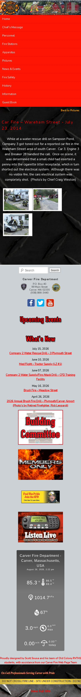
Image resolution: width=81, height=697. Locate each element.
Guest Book (9, 102)
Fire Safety (8, 77)
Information (9, 94)
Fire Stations (9, 44)
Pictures (7, 61)
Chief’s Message (12, 27)
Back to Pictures (70, 110)
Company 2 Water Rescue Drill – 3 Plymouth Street (40, 353)
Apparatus (8, 52)
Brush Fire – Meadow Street (41, 390)
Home (6, 19)
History (6, 86)
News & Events (11, 69)
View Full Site (40, 691)
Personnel (8, 36)
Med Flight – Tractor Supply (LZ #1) (40, 364)
